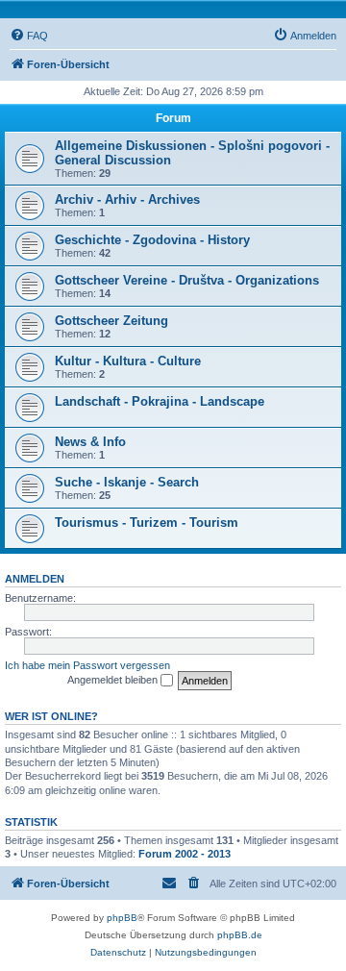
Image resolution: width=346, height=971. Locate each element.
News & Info (90, 442)
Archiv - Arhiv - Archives (127, 199)
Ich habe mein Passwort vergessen (87, 665)
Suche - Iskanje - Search (127, 482)
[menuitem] (29, 35)
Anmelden (34, 579)
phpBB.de (239, 935)
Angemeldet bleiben (114, 679)
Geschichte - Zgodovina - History (152, 240)
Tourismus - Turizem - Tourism (146, 522)
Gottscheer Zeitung (111, 320)
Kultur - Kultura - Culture (128, 361)
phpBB (122, 917)
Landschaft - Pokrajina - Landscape (159, 401)
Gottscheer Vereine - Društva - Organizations (187, 280)
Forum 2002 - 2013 (184, 853)
